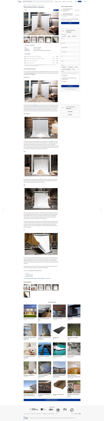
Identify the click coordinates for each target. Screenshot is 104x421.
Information (74, 36)
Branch (62, 65)
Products (64, 1)
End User (76, 67)
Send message (70, 86)
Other (73, 69)
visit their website (40, 278)
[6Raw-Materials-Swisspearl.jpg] (27, 294)
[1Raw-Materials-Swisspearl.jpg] (41, 40)
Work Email (63, 43)
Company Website (64, 47)
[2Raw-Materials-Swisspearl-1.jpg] (27, 40)
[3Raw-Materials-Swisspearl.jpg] (55, 40)
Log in (76, 1)
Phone (62, 60)
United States (32, 45)
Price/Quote (64, 36)
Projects (56, 1)
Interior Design (70, 67)
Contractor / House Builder (66, 69)
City (62, 56)
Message (62, 71)
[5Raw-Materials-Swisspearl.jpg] (34, 40)
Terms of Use (37, 64)
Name (62, 38)
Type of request (63, 34)
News (67, 1)
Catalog (69, 36)
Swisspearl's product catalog (31, 278)
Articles (60, 1)
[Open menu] (85, 1)
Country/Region (63, 51)
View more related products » (52, 400)
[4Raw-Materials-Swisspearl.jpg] (48, 40)
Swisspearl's (30, 270)
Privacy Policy (41, 64)
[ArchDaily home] (19, 1)
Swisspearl (41, 7)
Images (70, 1)
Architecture (64, 67)
